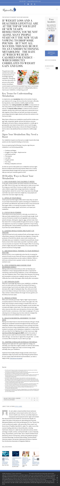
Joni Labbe (18, 406)
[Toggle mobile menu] (57, 9)
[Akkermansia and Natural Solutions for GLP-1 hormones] (15, 452)
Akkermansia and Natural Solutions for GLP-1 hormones (16, 461)
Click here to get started (16, 358)
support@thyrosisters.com (34, 1)
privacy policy (49, 479)
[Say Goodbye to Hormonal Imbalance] (35, 452)
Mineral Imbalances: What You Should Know (26, 460)
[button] (3, 459)
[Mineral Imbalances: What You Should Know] (25, 452)
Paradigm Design (25, 473)
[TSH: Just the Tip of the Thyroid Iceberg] (5, 452)
